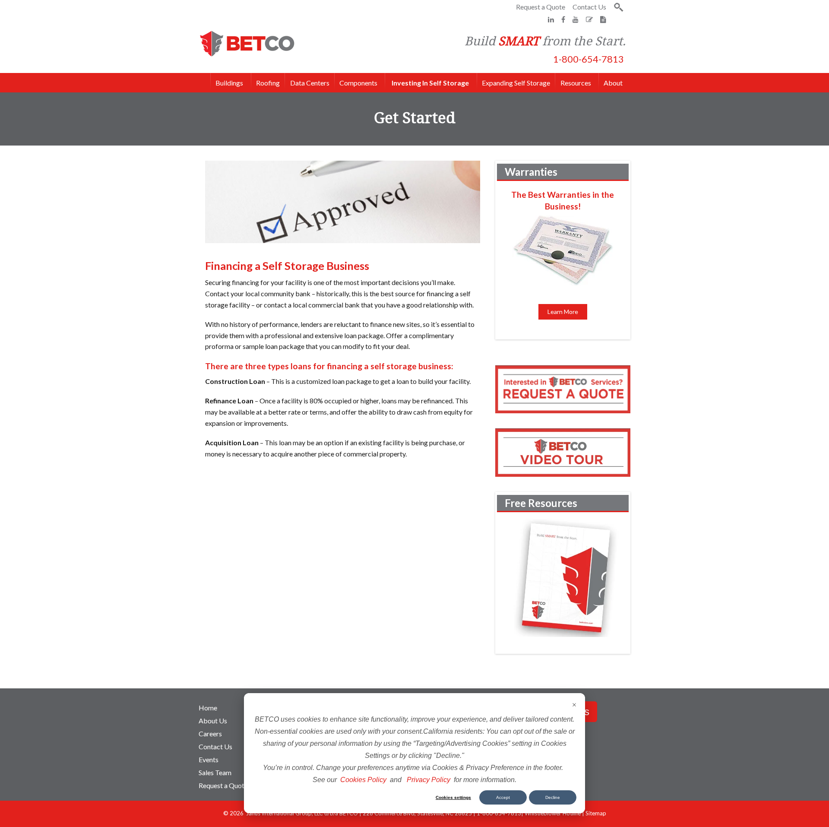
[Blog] (590, 19)
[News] (603, 19)
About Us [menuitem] (213, 720)
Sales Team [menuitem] (215, 772)
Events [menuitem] (208, 759)
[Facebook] (564, 19)
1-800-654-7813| (501, 813)
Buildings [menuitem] (233, 82)
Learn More (562, 311)
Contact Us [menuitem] (215, 746)
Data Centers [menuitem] (309, 83)
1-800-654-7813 (588, 59)
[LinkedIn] (551, 19)
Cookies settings (453, 797)
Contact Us (589, 7)
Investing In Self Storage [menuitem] (430, 83)
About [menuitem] (613, 83)
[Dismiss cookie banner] (574, 706)
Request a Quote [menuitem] (223, 785)
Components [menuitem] (358, 82)
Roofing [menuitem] (268, 83)
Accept (503, 797)
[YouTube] (576, 19)
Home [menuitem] (208, 707)
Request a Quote (540, 7)
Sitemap (595, 813)
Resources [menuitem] (575, 83)
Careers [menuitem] (210, 733)
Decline (552, 797)
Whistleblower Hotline (553, 813)
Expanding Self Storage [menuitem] (516, 83)
